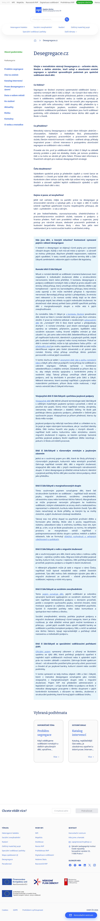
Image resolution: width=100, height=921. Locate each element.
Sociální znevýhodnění (43, 27)
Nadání (62, 27)
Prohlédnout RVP (67, 2)
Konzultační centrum (77, 833)
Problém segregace (13, 69)
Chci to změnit (11, 75)
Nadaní (5, 842)
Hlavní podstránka (13, 52)
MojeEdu (20, 2)
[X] (89, 865)
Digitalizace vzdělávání (49, 2)
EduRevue (39, 842)
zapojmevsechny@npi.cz (82, 842)
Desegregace (7, 859)
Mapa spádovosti (9, 855)
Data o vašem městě (14, 95)
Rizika (7, 113)
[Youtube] (79, 865)
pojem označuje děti (52, 594)
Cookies (5, 910)
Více (55, 756)
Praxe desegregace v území (14, 88)
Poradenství (7, 864)
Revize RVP (39, 846)
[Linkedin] (84, 865)
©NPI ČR (90, 910)
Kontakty (8, 118)
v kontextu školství (75, 314)
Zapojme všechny (84, 2)
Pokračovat (86, 810)
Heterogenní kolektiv (18, 27)
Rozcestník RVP (32, 2)
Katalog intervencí (13, 80)
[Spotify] (75, 865)
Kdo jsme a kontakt (76, 837)
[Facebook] (70, 865)
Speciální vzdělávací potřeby (34, 31)
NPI (13, 2)
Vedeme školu (41, 859)
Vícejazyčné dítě (43, 401)
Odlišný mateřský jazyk (80, 27)
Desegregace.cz (50, 40)
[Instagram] (94, 865)
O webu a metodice (13, 124)
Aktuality (8, 107)
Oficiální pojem (43, 651)
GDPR (15, 910)
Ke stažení (9, 101)
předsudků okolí (43, 346)
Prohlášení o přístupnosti (32, 910)
